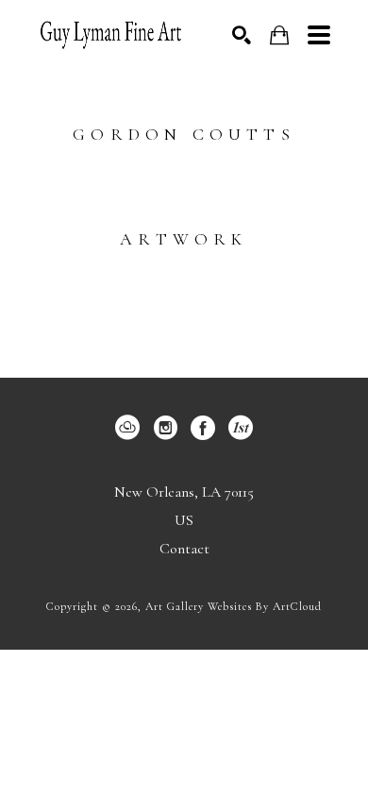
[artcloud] (127, 427)
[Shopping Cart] (279, 35)
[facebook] (203, 427)
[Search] (241, 34)
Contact (184, 548)
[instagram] (165, 427)
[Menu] (319, 34)
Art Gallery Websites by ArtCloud (233, 606)
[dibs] (240, 427)
